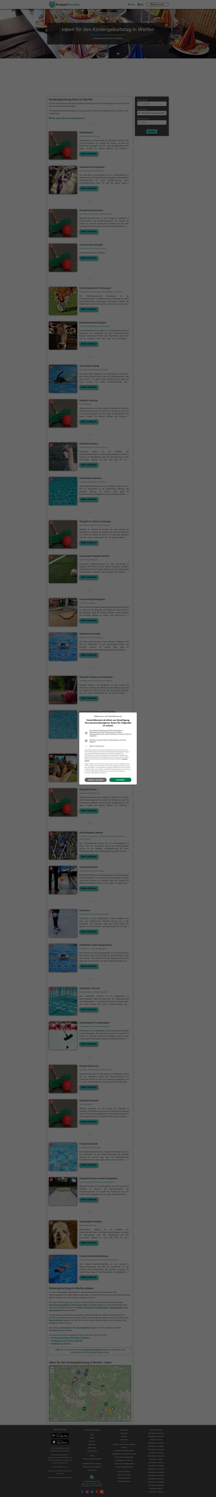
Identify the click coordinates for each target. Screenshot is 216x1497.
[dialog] (108, 748)
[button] (108, 746)
